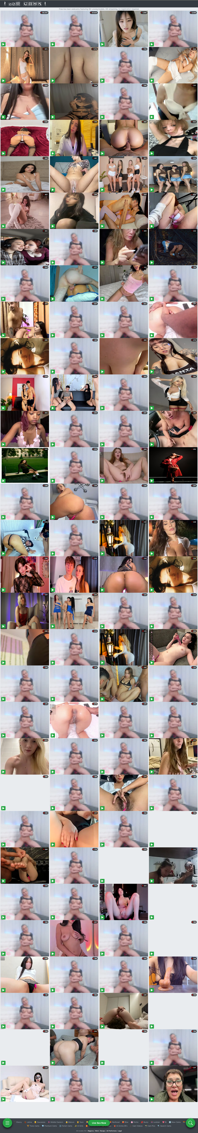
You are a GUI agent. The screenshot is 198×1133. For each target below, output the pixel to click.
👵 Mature (70, 1122)
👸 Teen (80, 1122)
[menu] (7, 1123)
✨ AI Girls (79, 1126)
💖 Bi (164, 1122)
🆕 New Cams (175, 1122)
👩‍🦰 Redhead (115, 1122)
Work (97, 1131)
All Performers (112, 1131)
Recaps (102, 1131)
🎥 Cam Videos (136, 1126)
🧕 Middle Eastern (55, 1122)
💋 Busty (144, 1122)
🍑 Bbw (125, 1122)
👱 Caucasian (39, 1122)
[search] (190, 1123)
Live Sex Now (99, 1123)
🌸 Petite (134, 1122)
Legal (120, 1131)
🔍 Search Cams (164, 1126)
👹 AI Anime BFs (120, 1126)
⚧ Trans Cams (33, 1126)
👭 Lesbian (155, 1122)
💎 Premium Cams (49, 1126)
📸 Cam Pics (150, 1126)
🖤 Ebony (18, 1122)
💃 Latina (28, 1122)
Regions (91, 1131)
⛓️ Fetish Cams (65, 1126)
